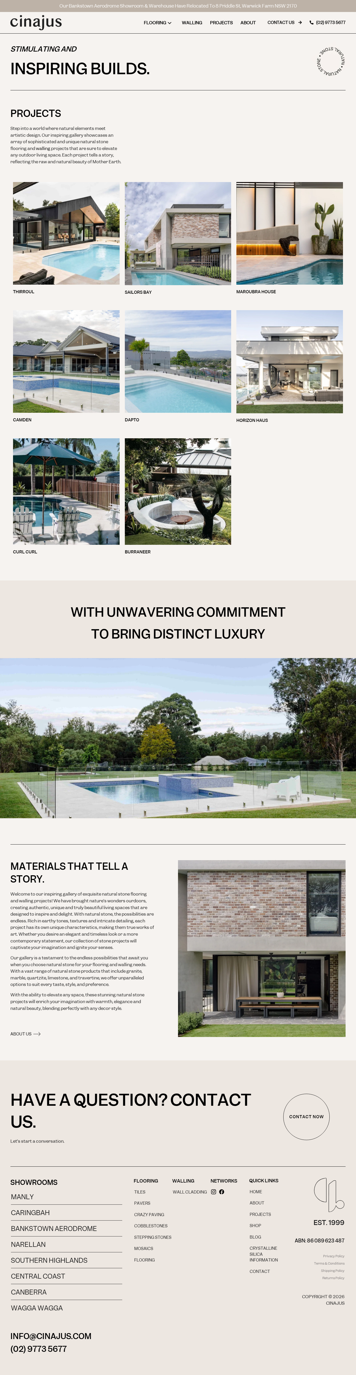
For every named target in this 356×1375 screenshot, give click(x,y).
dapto (132, 420)
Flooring (155, 23)
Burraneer (138, 552)
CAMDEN (22, 420)
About (248, 23)
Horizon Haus (252, 420)
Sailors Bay (138, 292)
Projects (221, 23)
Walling (192, 23)
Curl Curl (25, 552)
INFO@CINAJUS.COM (50, 1336)
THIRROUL (23, 292)
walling (43, 148)
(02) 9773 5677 (38, 1349)
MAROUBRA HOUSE (256, 292)
